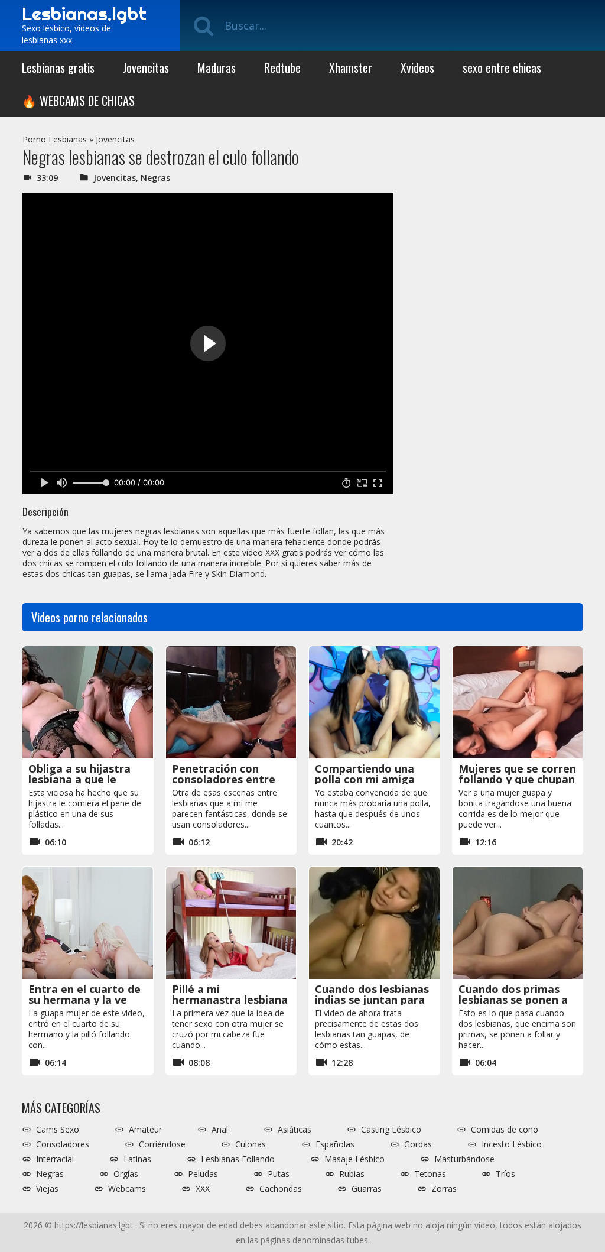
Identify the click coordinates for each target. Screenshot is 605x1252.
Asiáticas (294, 1129)
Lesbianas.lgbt (84, 13)
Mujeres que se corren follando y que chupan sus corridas (517, 779)
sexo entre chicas (502, 67)
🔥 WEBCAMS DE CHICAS (78, 100)
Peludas (203, 1174)
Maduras (216, 67)
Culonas (250, 1144)
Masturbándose (464, 1159)
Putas (279, 1174)
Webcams (127, 1188)
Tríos (505, 1174)
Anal (220, 1129)
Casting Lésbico (391, 1129)
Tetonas (430, 1174)
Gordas (418, 1144)
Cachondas (280, 1188)
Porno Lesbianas (54, 139)
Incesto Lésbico (512, 1144)
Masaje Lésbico (354, 1159)
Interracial (55, 1159)
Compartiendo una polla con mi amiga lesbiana (365, 779)
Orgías (125, 1174)
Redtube (282, 67)
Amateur (145, 1129)
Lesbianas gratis (58, 67)
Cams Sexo (57, 1129)
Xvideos (417, 67)
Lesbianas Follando (238, 1159)
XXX (203, 1188)
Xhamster (350, 67)
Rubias (352, 1174)
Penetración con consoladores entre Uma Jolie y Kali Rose (227, 779)
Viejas (47, 1188)
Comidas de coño (504, 1129)
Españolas (334, 1144)
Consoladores (62, 1144)
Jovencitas (146, 67)
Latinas (137, 1159)
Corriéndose (162, 1144)
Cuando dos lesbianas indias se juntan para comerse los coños (372, 999)
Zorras (444, 1188)
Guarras (367, 1188)
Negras (155, 177)
